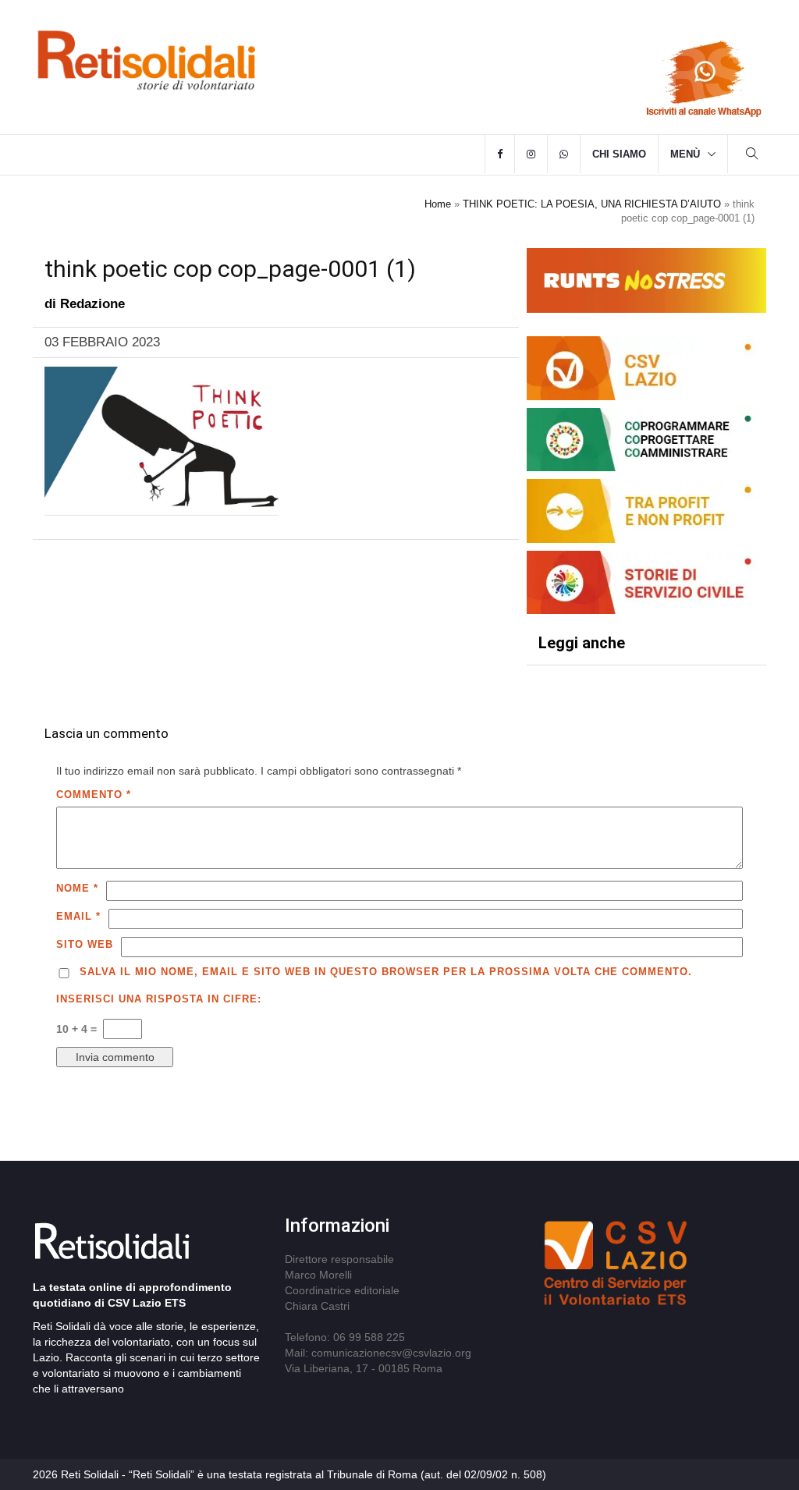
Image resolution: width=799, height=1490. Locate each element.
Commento (93, 794)
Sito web (84, 944)
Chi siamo (619, 154)
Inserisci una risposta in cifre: (158, 999)
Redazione (92, 303)
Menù (685, 154)
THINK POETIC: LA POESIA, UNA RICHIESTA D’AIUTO (592, 204)
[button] (752, 155)
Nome (77, 888)
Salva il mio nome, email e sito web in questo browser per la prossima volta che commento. (386, 971)
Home (437, 204)
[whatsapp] (564, 154)
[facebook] (499, 154)
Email (78, 916)
